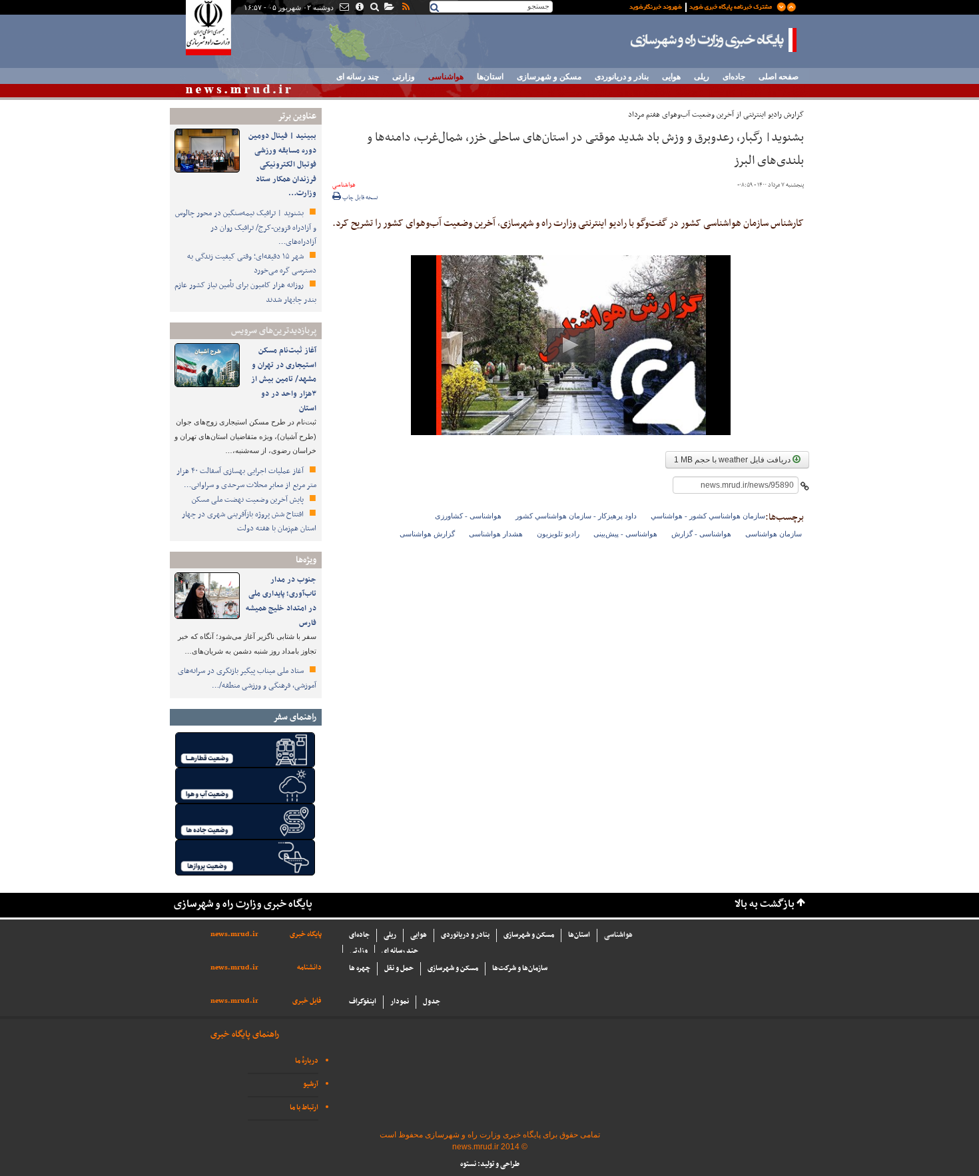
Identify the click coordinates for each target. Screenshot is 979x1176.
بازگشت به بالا (765, 904)
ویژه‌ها (306, 560)
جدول (431, 1001)
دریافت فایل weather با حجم (733, 459)
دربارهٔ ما (306, 1061)
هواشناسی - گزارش (701, 534)
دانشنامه (309, 967)
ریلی (701, 76)
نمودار (399, 1001)
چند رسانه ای (357, 76)
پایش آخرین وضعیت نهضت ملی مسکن (249, 499)
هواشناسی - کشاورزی (468, 516)
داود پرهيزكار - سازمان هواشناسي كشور (576, 516)
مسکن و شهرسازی (549, 76)
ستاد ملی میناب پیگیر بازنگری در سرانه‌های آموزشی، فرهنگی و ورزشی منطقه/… (247, 678)
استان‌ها (490, 76)
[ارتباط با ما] (343, 8)
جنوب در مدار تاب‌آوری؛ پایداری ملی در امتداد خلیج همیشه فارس (281, 601)
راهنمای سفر (294, 717)
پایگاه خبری (306, 934)
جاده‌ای (734, 76)
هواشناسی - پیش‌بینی (625, 534)
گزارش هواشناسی (427, 534)
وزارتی (403, 76)
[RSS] (405, 8)
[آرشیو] (388, 8)
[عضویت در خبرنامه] (703, 6)
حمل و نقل (399, 968)
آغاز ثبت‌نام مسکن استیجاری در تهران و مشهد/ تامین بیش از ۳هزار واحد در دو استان (283, 379)
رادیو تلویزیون (558, 534)
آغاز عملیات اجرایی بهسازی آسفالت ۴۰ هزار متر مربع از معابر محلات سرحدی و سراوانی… (246, 478)
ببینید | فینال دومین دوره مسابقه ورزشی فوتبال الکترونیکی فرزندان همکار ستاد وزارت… (282, 164)
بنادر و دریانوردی (622, 76)
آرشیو (310, 1084)
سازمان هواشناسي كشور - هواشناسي (708, 516)
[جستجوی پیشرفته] (374, 8)
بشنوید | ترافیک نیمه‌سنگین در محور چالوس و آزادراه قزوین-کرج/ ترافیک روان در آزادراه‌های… (245, 228)
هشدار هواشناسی (496, 534)
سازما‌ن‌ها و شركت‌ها (519, 968)
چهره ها (359, 968)
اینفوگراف (362, 1001)
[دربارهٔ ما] (358, 8)
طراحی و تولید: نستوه (489, 1164)
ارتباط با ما (304, 1107)
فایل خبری (307, 1001)
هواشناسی (446, 76)
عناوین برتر (297, 116)
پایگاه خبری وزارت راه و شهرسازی (714, 40)
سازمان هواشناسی (773, 534)
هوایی (671, 76)
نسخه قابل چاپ (359, 198)
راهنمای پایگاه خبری (244, 1034)
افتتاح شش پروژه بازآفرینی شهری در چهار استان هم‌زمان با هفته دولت (249, 522)
